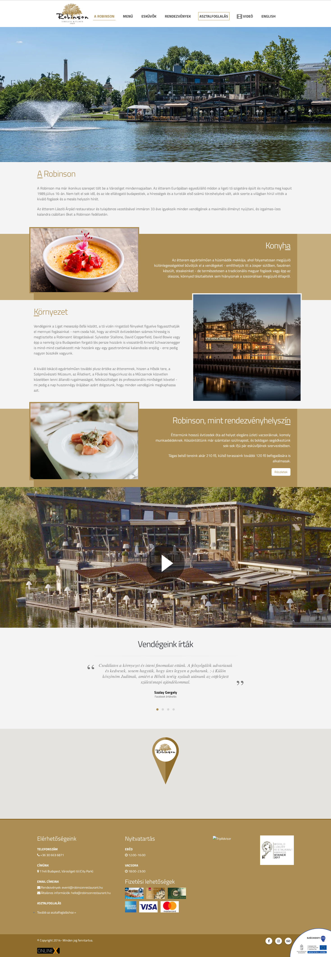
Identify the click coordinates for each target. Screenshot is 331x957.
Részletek (281, 471)
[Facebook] (268, 941)
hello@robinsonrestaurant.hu (91, 892)
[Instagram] (278, 941)
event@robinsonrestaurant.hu (82, 887)
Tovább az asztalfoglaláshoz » (56, 912)
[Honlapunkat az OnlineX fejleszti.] (48, 950)
